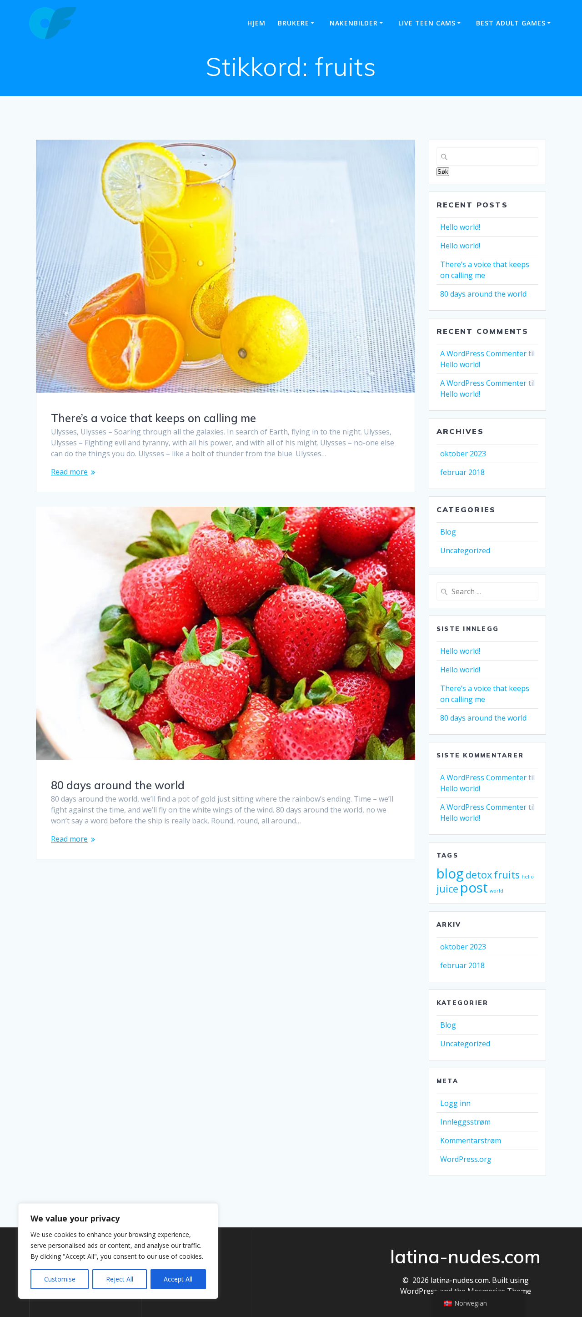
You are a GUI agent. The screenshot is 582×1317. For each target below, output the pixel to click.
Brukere (293, 23)
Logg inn (455, 1103)
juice (447, 888)
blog (450, 873)
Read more (69, 472)
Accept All (178, 1279)
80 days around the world (118, 785)
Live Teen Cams (427, 23)
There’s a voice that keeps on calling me (153, 418)
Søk (442, 171)
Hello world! (460, 227)
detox (479, 874)
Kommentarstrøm (470, 1140)
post (474, 887)
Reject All (119, 1279)
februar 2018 (462, 472)
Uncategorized (465, 550)
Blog (448, 532)
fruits (507, 874)
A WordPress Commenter (483, 353)
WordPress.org (466, 1159)
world (496, 891)
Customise (59, 1279)
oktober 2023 (463, 454)
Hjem (256, 23)
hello (528, 876)
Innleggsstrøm (465, 1122)
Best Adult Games (511, 23)
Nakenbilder (354, 23)
